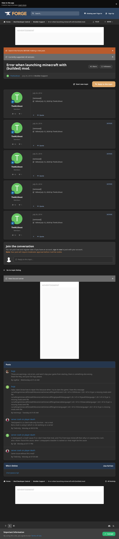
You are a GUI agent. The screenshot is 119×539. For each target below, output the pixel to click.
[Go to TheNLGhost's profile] (8, 76)
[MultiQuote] (33, 115)
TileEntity (17, 428)
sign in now (57, 249)
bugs (13, 371)
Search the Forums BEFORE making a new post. (26, 51)
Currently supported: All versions (21, 57)
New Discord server (16, 278)
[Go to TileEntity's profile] (7, 420)
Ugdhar (16, 380)
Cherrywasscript (12, 473)
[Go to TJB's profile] (7, 435)
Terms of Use (36, 536)
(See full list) (108, 466)
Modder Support (41, 76)
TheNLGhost (15, 76)
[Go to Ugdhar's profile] (7, 371)
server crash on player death (23, 419)
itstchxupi (17, 413)
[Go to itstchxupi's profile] (7, 387)
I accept (110, 534)
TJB (14, 444)
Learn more (4, 4)
